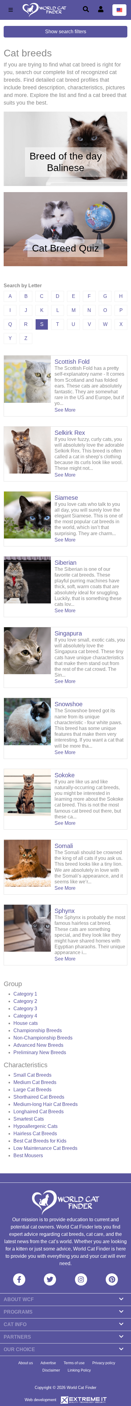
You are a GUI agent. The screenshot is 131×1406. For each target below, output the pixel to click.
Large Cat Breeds (32, 1089)
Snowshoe (69, 704)
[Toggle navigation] (11, 10)
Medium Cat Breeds (34, 1082)
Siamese (66, 497)
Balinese (65, 167)
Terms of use (74, 1363)
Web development (40, 1399)
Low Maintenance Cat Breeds (45, 1148)
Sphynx (65, 910)
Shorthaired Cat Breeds (38, 1097)
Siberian (65, 562)
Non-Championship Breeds (43, 1037)
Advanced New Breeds (38, 1045)
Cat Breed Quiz (65, 248)
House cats (25, 1023)
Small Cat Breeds (32, 1075)
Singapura (68, 633)
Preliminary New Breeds (39, 1052)
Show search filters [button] (65, 31)
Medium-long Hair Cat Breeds (45, 1104)
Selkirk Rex (70, 432)
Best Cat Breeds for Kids (39, 1140)
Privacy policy (103, 1363)
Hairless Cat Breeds (35, 1133)
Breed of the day (66, 156)
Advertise (48, 1363)
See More (65, 410)
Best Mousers (28, 1155)
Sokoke (65, 775)
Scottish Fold (72, 361)
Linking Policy (79, 1370)
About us (25, 1363)
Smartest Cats (28, 1119)
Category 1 (25, 993)
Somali (64, 846)
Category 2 (25, 1001)
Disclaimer (51, 1370)
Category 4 (25, 1015)
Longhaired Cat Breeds (38, 1111)
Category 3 (25, 1008)
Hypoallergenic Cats (35, 1126)
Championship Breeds (37, 1030)
